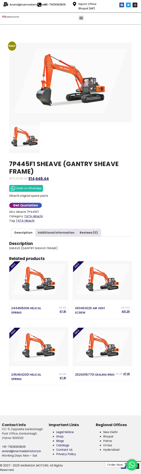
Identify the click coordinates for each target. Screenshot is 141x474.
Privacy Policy (66, 454)
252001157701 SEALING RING (95, 375)
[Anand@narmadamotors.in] (6, 4)
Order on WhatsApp (28, 188)
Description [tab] (23, 232)
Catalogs (62, 445)
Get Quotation (25, 205)
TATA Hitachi (33, 216)
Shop (60, 436)
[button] (81, 18)
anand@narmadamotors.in (21, 451)
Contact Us (64, 450)
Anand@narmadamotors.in (28, 4)
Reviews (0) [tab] (89, 232)
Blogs (60, 441)
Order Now (115, 465)
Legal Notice (65, 432)
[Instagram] (135, 5)
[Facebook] (121, 5)
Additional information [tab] (56, 232)
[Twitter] (128, 5)
